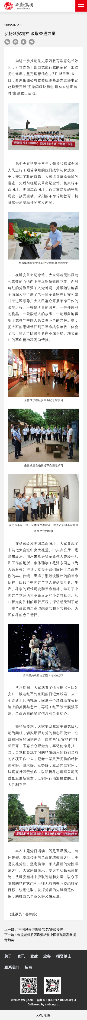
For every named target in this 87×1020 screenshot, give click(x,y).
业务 (47, 956)
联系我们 (11, 967)
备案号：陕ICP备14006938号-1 (56, 1000)
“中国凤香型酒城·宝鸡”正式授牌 (40, 929)
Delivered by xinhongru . (44, 1004)
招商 (28, 967)
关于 (8, 956)
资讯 (21, 956)
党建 (34, 956)
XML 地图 (43, 1015)
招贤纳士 (63, 956)
